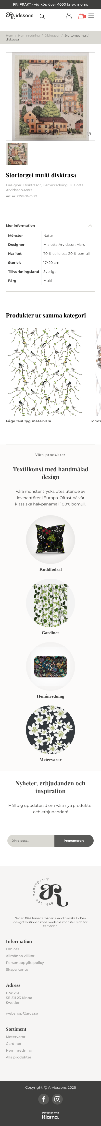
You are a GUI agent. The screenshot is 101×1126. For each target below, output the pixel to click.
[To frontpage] (19, 15)
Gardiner (14, 1043)
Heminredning (29, 35)
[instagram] (57, 1099)
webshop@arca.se (22, 1013)
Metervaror (15, 1037)
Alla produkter (18, 1057)
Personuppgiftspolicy (25, 962)
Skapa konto (17, 969)
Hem (9, 35)
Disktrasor (52, 35)
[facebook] (43, 1099)
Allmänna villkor (20, 956)
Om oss (12, 949)
